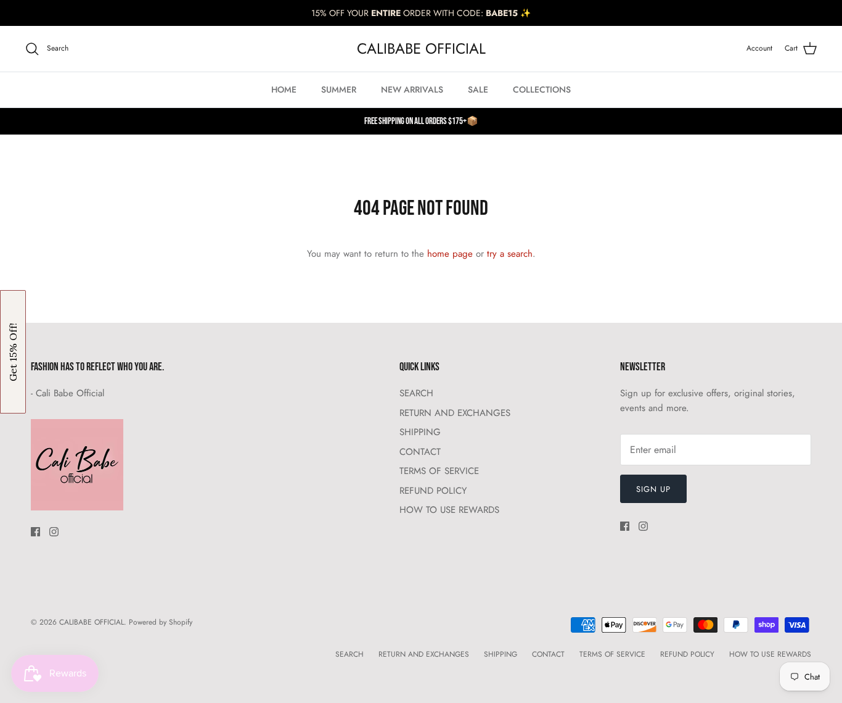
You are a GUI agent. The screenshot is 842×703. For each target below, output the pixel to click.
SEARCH (416, 393)
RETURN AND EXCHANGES (454, 413)
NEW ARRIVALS (412, 89)
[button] (13, 352)
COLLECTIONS (542, 89)
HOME (283, 89)
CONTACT (420, 452)
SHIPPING (420, 432)
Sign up (653, 489)
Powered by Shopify (160, 622)
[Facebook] (35, 531)
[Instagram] (54, 531)
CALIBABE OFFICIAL (91, 622)
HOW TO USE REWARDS (449, 510)
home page (450, 253)
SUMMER (338, 89)
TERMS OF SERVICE (439, 471)
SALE (478, 89)
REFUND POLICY (433, 490)
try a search (510, 253)
